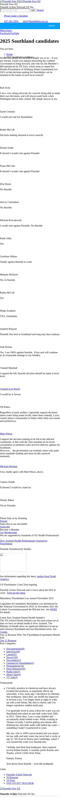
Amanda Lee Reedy (10, 389)
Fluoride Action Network (19, 774)
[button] (52, 26)
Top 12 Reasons (8, 640)
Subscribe (5, 526)
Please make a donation (16, 15)
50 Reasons (12, 777)
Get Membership (8, 532)
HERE (53, 609)
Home (9, 54)
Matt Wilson (6, 433)
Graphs (3, 632)
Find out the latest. (16, 593)
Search (40, 10)
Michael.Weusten (8, 466)
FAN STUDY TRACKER (20, 783)
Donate (3, 521)
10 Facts (10, 780)
